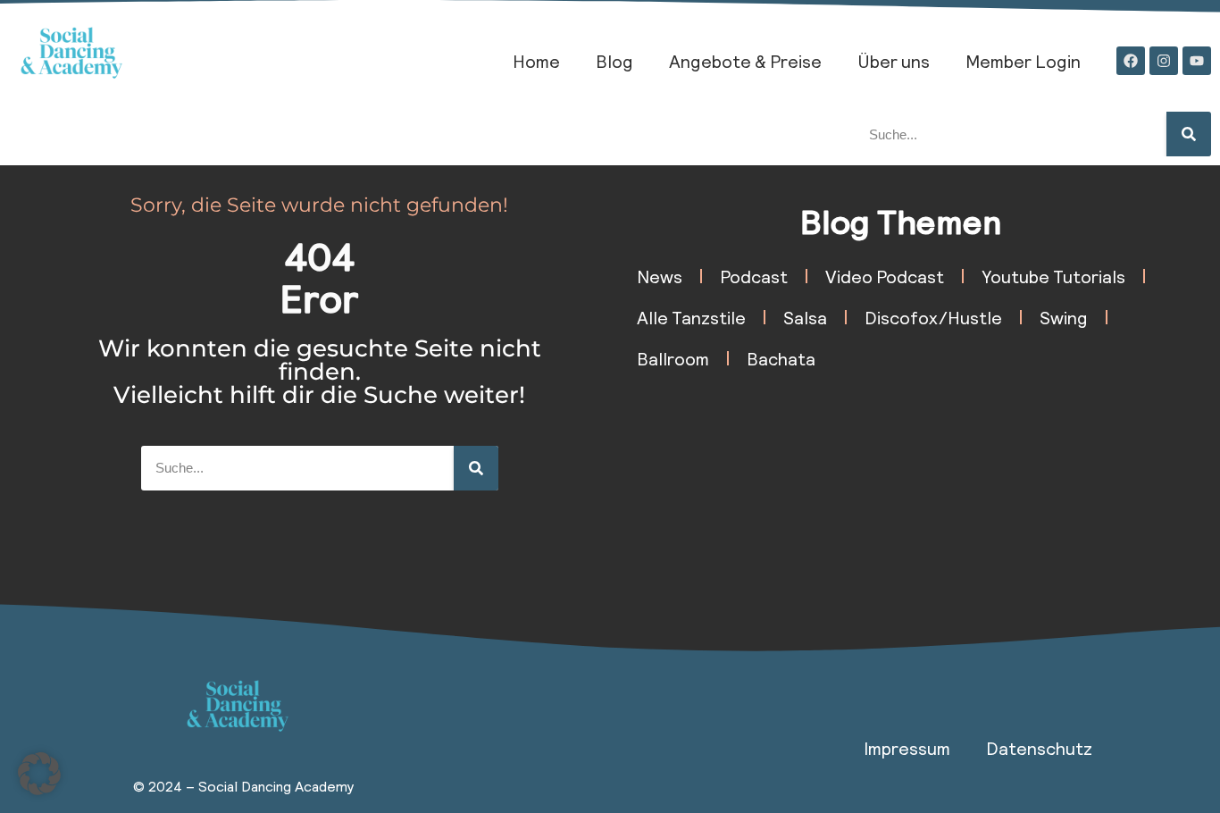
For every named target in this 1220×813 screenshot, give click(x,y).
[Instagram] (1163, 60)
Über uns (893, 60)
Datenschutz (1039, 748)
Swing (1064, 317)
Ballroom (673, 358)
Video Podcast (884, 276)
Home (536, 60)
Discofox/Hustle (933, 317)
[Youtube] (1196, 60)
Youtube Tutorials (1053, 276)
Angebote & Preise (745, 60)
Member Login (1023, 60)
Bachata (781, 358)
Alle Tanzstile (691, 317)
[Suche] (1188, 134)
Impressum (907, 748)
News (659, 276)
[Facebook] (1130, 60)
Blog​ (614, 60)
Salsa (805, 317)
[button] (39, 773)
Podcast (754, 276)
